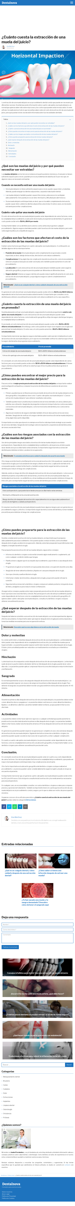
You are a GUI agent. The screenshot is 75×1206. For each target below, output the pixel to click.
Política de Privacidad (9, 1196)
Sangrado (12, 148)
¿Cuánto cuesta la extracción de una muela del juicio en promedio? (29, 128)
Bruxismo (6, 1081)
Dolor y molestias (13, 142)
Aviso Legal (5, 1194)
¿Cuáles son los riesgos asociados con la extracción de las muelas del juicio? (33, 134)
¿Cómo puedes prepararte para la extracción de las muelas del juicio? (30, 137)
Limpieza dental (8, 1105)
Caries (5, 1085)
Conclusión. (12, 156)
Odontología (7, 1109)
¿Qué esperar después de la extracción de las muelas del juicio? (28, 140)
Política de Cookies (8, 1198)
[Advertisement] (37, 20)
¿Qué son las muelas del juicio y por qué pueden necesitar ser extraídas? (31, 123)
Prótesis (6, 1118)
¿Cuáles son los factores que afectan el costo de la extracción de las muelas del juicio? (36, 126)
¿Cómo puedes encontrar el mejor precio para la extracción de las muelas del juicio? (35, 131)
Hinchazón (11, 145)
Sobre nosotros (7, 1192)
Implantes (6, 1101)
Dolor (5, 1093)
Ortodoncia (7, 1113)
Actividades (12, 154)
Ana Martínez (10, 46)
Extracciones (8, 1097)
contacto (67, 1165)
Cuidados (6, 1089)
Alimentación (12, 151)
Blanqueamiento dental (11, 1077)
